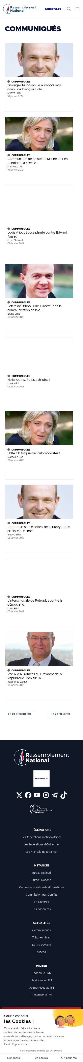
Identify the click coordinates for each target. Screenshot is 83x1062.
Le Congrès (41, 902)
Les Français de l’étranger (41, 851)
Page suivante (60, 714)
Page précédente (19, 714)
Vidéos (41, 952)
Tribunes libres (41, 937)
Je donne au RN (41, 980)
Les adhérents (41, 909)
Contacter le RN (41, 995)
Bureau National (41, 880)
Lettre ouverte (41, 945)
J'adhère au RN (41, 973)
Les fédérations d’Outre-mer (42, 844)
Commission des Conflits (41, 894)
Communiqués (41, 930)
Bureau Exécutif (41, 873)
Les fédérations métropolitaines (41, 837)
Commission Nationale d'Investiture (41, 887)
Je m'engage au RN (41, 987)
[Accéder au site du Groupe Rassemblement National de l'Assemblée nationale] (41, 810)
